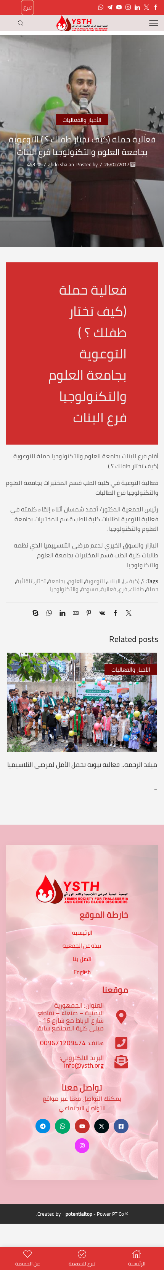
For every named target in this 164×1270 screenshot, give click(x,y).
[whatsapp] (49, 613)
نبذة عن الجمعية (82, 945)
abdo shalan (61, 164)
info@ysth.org (84, 1065)
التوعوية (95, 581)
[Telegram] (110, 8)
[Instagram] (128, 8)
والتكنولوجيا (64, 589)
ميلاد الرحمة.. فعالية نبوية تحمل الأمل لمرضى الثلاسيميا (82, 765)
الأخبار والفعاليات (82, 120)
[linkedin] (62, 613)
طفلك (137, 589)
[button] (150, 717)
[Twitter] (146, 8)
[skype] (37, 613)
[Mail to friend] (75, 613)
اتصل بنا (82, 959)
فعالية (108, 589)
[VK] (102, 613)
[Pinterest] (88, 613)
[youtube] (119, 8)
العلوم (75, 581)
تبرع (27, 8)
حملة (152, 589)
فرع (123, 589)
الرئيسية (82, 933)
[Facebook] (155, 8)
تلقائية (24, 581)
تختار (40, 581)
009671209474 (63, 1043)
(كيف (133, 581)
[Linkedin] (137, 8)
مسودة (89, 589)
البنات (114, 581)
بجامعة (57, 581)
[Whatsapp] (100, 8)
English (82, 972)
